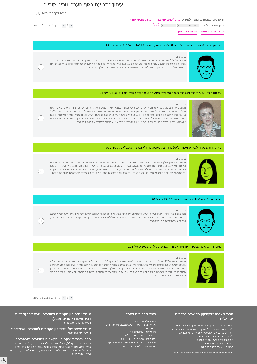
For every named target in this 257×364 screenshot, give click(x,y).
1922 (145, 246)
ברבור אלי (215, 199)
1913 (139, 147)
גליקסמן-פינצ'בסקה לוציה (206, 147)
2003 (129, 147)
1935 (115, 92)
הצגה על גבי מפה (212, 31)
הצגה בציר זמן (187, 31)
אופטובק (158, 147)
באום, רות (215, 246)
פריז (184, 199)
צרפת (177, 199)
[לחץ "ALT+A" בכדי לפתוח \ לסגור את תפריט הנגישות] (3, 360)
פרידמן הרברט (212, 45)
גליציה (149, 45)
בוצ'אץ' (159, 45)
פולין (125, 92)
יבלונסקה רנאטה (211, 92)
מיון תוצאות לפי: (213, 25)
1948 (167, 199)
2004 (129, 45)
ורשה (162, 246)
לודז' (131, 92)
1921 (139, 45)
